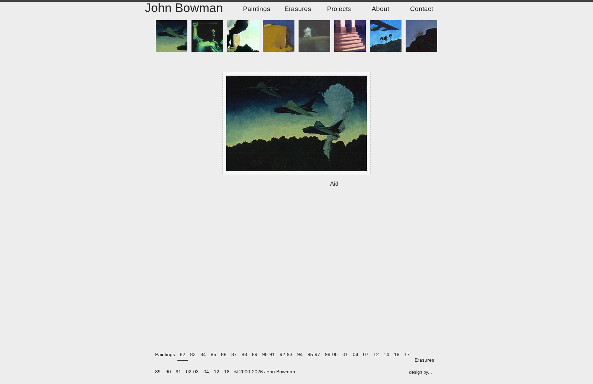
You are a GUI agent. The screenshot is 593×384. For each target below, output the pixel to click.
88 (244, 354)
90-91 (268, 354)
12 (376, 354)
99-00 (331, 354)
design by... (420, 372)
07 (366, 354)
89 (254, 354)
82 (182, 354)
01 (345, 354)
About (380, 8)
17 (407, 354)
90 (168, 371)
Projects (339, 8)
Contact (421, 8)
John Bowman (184, 8)
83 (193, 354)
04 (355, 354)
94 (300, 354)
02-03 (192, 371)
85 (213, 354)
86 (223, 354)
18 (227, 371)
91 (178, 371)
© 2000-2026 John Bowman (264, 371)
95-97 (313, 354)
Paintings (256, 8)
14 (386, 354)
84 (203, 354)
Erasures (297, 8)
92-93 (286, 354)
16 (396, 354)
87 (234, 354)
